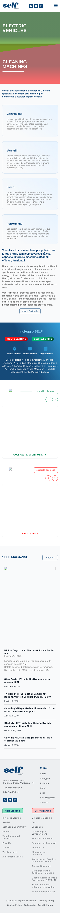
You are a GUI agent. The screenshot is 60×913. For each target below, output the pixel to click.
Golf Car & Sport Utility (30, 454)
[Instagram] (41, 6)
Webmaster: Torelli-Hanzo (38, 905)
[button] (48, 399)
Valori (43, 788)
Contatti (44, 802)
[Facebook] (31, 6)
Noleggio (45, 778)
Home (43, 773)
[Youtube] (36, 6)
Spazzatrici (30, 533)
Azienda (44, 783)
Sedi (42, 793)
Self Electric (12, 810)
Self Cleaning (43, 810)
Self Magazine (48, 797)
